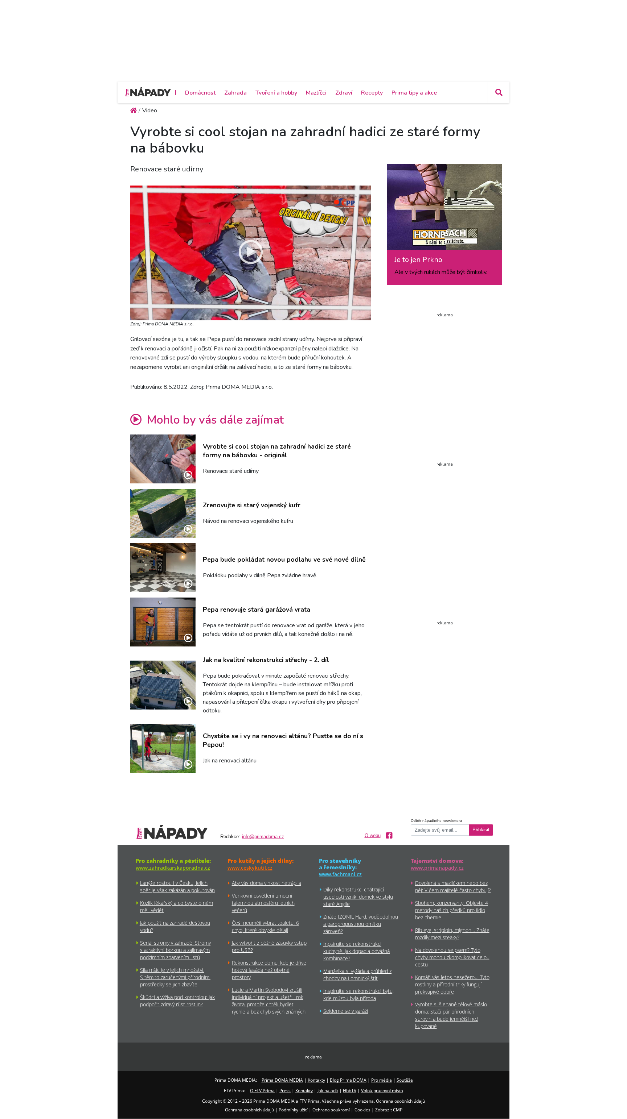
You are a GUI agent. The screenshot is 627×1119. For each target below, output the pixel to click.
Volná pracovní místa (382, 1090)
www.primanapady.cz (437, 867)
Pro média (381, 1080)
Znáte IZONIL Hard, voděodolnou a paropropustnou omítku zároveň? (360, 924)
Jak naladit (327, 1090)
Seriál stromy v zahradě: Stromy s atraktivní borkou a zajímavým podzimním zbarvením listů (175, 950)
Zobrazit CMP (388, 1110)
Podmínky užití (293, 1110)
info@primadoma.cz (263, 836)
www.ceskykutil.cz (250, 867)
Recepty (372, 93)
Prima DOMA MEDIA (282, 1080)
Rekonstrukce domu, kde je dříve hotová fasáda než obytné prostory (269, 970)
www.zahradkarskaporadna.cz (173, 867)
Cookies (362, 1110)
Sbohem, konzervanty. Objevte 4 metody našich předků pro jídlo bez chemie (451, 910)
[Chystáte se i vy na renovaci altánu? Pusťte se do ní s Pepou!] (163, 748)
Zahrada (235, 93)
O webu (373, 835)
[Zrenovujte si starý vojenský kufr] (163, 513)
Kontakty (316, 1080)
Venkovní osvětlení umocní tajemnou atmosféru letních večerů (263, 903)
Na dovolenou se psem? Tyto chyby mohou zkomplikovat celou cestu (452, 957)
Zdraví (343, 93)
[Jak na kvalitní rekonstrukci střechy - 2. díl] (163, 685)
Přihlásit (480, 829)
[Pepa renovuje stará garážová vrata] (163, 622)
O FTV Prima (262, 1090)
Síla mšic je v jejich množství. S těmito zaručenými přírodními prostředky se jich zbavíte (175, 977)
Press (285, 1090)
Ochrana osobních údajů (249, 1110)
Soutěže (405, 1080)
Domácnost (200, 93)
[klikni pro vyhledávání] (498, 92)
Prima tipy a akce (414, 93)
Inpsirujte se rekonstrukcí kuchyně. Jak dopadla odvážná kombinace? (356, 951)
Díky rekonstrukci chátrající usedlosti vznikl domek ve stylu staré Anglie (358, 896)
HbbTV (349, 1090)
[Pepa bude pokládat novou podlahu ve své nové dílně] (163, 567)
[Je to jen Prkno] (444, 209)
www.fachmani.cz (340, 874)
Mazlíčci (316, 93)
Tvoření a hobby (276, 93)
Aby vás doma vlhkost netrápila (266, 882)
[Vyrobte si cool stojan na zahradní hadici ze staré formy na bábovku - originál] (163, 458)
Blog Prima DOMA (348, 1080)
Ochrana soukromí (331, 1110)
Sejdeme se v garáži (345, 1010)
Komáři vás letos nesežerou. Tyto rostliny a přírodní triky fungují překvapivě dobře (452, 984)
